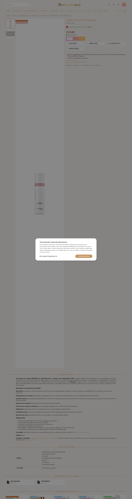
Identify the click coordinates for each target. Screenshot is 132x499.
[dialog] (66, 249)
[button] (48, 256)
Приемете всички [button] (83, 256)
